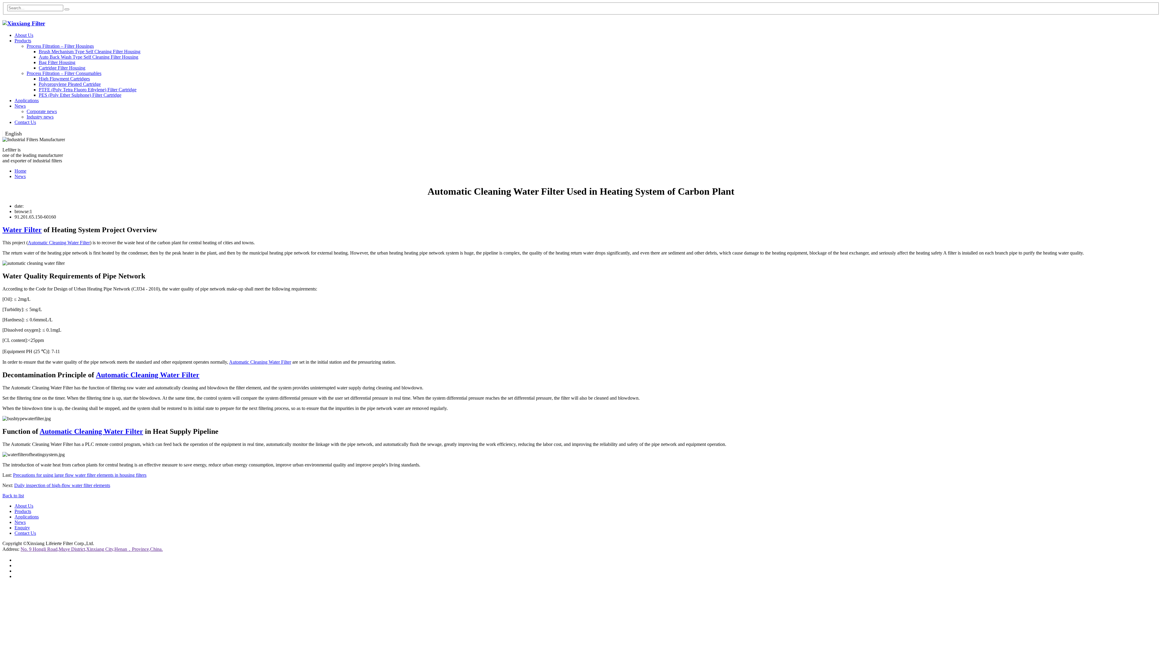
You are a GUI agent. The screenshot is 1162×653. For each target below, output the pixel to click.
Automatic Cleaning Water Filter (59, 242)
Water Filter (22, 230)
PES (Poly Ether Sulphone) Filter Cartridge (80, 95)
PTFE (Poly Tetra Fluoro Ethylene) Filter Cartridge (87, 89)
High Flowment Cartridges (64, 78)
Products (23, 40)
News (20, 106)
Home (20, 171)
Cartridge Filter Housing (62, 67)
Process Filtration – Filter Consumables (64, 73)
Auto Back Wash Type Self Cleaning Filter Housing (88, 57)
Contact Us (25, 122)
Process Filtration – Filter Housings (60, 46)
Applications (27, 100)
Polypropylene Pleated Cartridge (70, 84)
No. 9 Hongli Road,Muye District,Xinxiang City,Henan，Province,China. (92, 549)
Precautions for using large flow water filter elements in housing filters (79, 475)
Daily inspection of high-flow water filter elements (62, 485)
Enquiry (22, 527)
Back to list (13, 495)
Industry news (40, 116)
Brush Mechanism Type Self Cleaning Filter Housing (89, 51)
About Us (24, 35)
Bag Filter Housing (57, 62)
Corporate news (42, 111)
